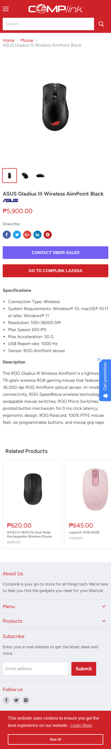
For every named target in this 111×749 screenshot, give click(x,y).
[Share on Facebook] (7, 235)
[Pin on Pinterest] (48, 235)
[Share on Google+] (27, 235)
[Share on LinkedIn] (37, 235)
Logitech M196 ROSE (84, 532)
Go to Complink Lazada (55, 270)
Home (9, 40)
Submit (84, 669)
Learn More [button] (81, 725)
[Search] (101, 24)
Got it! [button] (55, 739)
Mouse (26, 40)
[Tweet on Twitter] (17, 235)
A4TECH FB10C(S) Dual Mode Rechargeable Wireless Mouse (29, 534)
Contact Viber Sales (55, 252)
